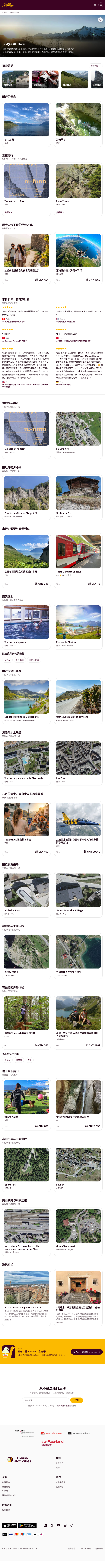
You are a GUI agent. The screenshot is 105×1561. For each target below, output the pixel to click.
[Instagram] (65, 1525)
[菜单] (100, 4)
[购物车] (94, 4)
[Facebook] (52, 1525)
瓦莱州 (4, 12)
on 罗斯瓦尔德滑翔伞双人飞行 (13, 322)
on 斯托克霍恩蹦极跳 (64, 385)
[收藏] (100, 19)
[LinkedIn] (45, 1525)
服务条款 (69, 1406)
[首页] (8, 5)
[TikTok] (71, 1525)
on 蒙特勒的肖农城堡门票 (65, 322)
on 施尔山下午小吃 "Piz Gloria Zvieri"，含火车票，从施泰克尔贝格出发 (25, 386)
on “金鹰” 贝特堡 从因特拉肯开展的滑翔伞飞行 (73, 341)
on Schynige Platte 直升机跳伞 (14, 341)
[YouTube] (58, 1525)
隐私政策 (61, 1406)
